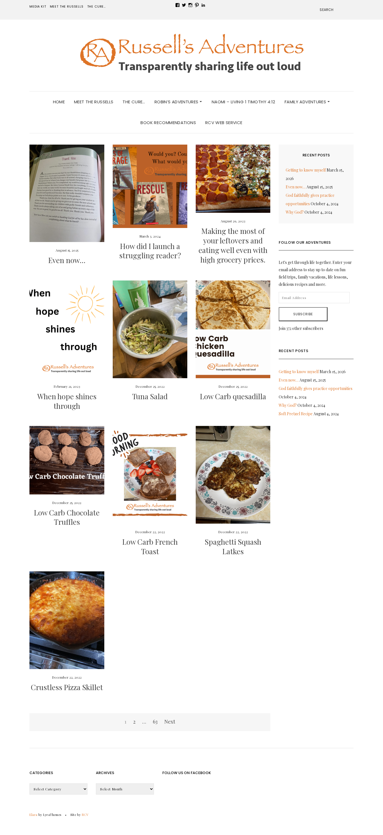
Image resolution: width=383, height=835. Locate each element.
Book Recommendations (168, 123)
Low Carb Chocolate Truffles (67, 517)
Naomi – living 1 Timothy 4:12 (243, 102)
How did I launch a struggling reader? (150, 251)
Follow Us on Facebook (186, 772)
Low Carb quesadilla (233, 396)
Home (59, 102)
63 (155, 721)
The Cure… (96, 6)
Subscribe (303, 314)
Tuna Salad (150, 396)
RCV (85, 815)
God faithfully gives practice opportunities (315, 388)
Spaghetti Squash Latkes (233, 546)
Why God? (295, 212)
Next (169, 721)
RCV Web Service (224, 123)
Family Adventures (306, 102)
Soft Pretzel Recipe (296, 413)
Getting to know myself (306, 170)
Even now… (67, 260)
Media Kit (37, 6)
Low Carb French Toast (150, 546)
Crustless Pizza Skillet (67, 687)
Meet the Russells (67, 6)
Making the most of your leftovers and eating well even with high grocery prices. (233, 245)
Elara (33, 815)
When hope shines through (66, 401)
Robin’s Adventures (177, 102)
